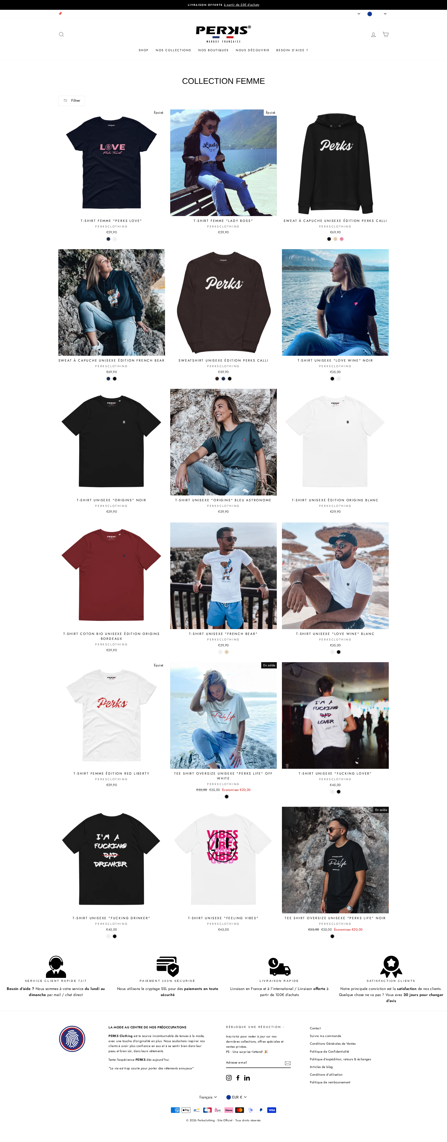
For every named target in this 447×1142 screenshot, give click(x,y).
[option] (223, 4)
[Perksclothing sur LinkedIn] (247, 1078)
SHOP (144, 50)
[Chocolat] (217, 378)
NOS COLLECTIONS (173, 50)
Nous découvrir (252, 50)
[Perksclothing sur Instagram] (229, 1078)
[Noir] (329, 239)
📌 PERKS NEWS (70, 13)
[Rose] (341, 239)
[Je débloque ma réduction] (288, 1063)
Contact (315, 1028)
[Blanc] (114, 239)
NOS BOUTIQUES (213, 50)
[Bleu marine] (108, 378)
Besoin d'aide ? (292, 50)
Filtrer (75, 100)
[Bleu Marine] (108, 239)
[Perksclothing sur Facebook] (238, 1078)
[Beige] (335, 239)
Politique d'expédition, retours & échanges (340, 1059)
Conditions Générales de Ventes (333, 1043)
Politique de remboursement (330, 1082)
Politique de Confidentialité (329, 1051)
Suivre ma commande (325, 1036)
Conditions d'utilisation (326, 1074)
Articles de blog (321, 1066)
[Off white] (220, 796)
